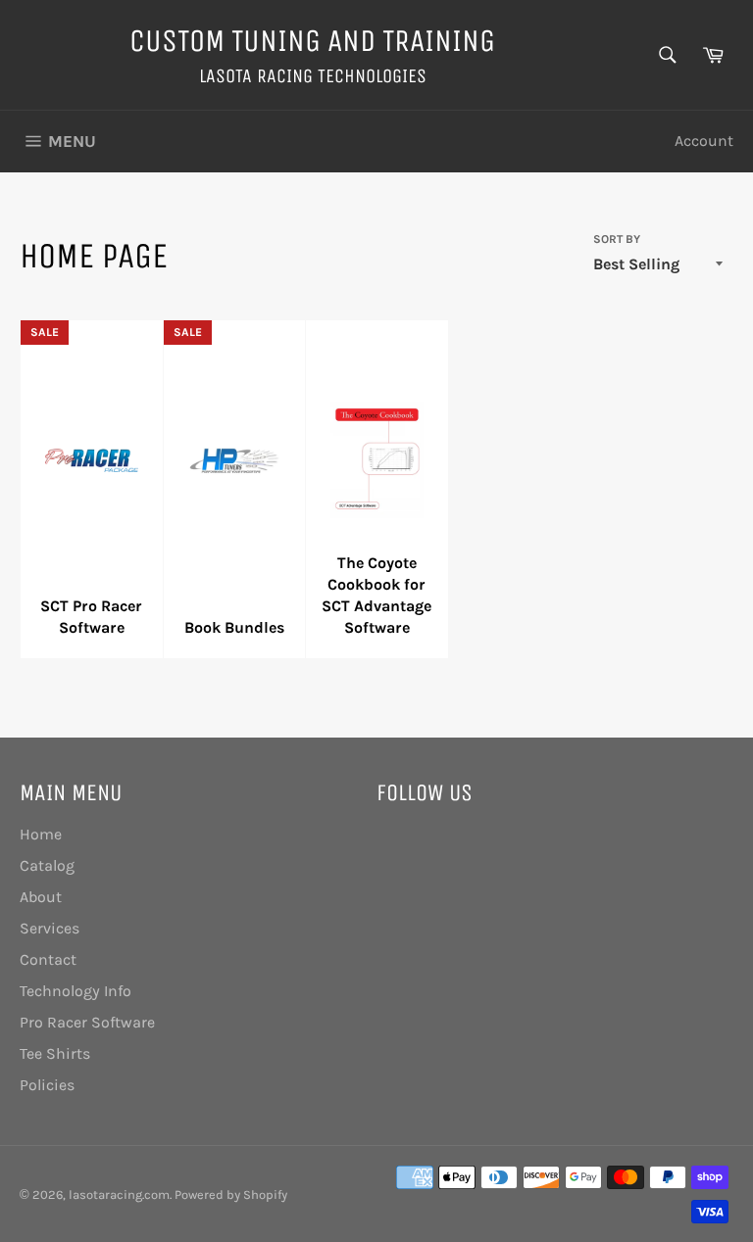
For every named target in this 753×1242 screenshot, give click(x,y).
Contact (48, 959)
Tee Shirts (55, 1053)
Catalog (47, 865)
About (41, 896)
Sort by (616, 239)
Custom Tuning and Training (312, 41)
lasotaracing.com (119, 1194)
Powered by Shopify (231, 1194)
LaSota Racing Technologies (313, 76)
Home (41, 834)
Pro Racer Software (87, 1022)
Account (704, 140)
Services (49, 928)
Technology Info (75, 990)
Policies (47, 1084)
